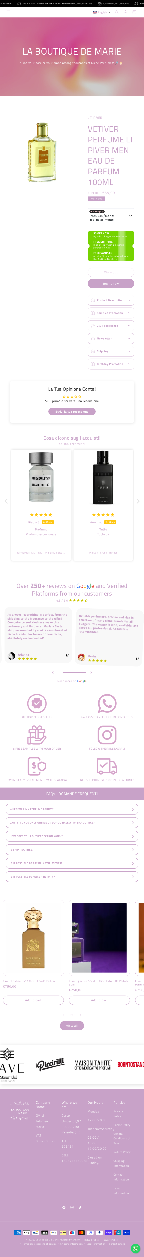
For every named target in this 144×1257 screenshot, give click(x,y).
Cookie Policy (121, 1125)
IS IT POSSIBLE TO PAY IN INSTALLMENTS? (36, 863)
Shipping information (71, 1243)
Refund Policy (91, 1239)
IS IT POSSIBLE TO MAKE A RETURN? (32, 877)
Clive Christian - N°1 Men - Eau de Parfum (29, 981)
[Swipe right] (80, 1015)
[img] (41, 514)
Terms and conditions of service (39, 1243)
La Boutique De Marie (47, 1239)
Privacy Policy (118, 1113)
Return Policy (121, 1152)
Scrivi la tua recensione (72, 411)
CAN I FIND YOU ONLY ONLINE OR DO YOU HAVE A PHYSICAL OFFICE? (52, 822)
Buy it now (111, 283)
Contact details (117, 1243)
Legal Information (121, 1190)
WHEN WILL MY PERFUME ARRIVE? (32, 809)
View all (72, 1025)
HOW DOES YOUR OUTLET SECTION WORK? (36, 836)
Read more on (72, 681)
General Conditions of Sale (121, 1138)
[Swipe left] (63, 1015)
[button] (8, 12)
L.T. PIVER (95, 117)
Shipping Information (121, 1163)
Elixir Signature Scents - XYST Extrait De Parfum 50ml (98, 982)
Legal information (95, 1243)
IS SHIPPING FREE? (22, 850)
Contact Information (121, 1177)
